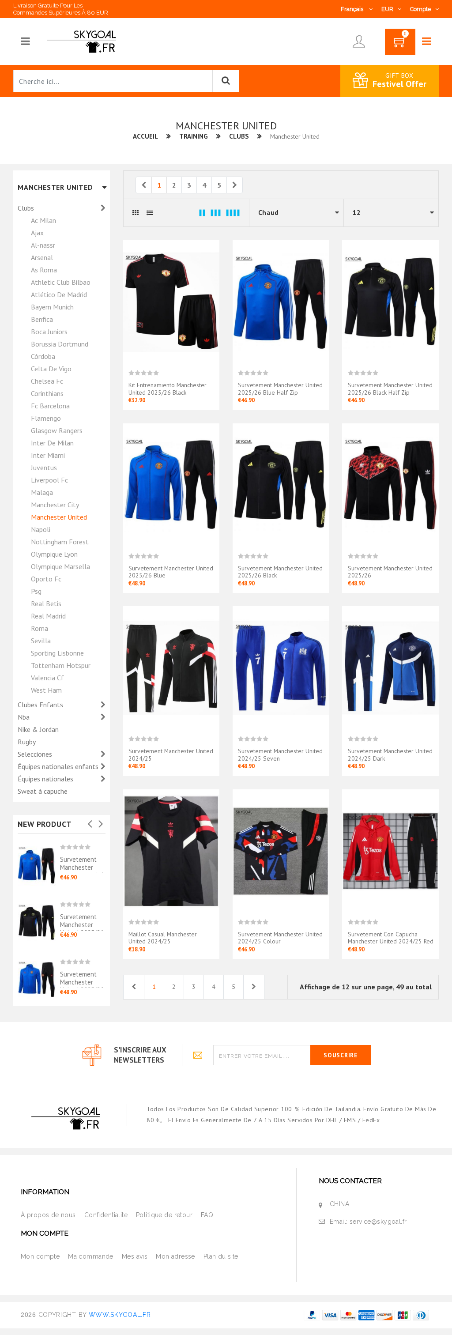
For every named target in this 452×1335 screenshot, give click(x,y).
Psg (36, 591)
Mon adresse (175, 1256)
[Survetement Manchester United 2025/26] (390, 485)
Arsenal (42, 257)
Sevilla (41, 641)
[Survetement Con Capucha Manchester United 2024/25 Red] (390, 851)
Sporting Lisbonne (57, 653)
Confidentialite (106, 1214)
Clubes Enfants (41, 704)
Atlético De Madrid (59, 294)
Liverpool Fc (49, 480)
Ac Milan (43, 220)
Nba (24, 717)
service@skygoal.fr (378, 1221)
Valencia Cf (47, 678)
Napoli (40, 529)
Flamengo (46, 418)
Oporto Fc (46, 579)
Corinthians (47, 393)
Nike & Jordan (38, 729)
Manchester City (55, 505)
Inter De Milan (52, 443)
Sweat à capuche (43, 791)
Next (101, 821)
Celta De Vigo (51, 369)
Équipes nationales (46, 778)
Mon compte (40, 1256)
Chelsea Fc (47, 381)
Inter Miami (48, 455)
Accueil (145, 136)
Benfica (42, 319)
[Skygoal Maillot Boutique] (83, 41)
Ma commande (90, 1256)
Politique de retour (164, 1214)
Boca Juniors (49, 332)
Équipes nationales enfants (59, 766)
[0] (400, 44)
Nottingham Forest (60, 542)
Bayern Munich (52, 307)
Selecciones (36, 754)
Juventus (44, 467)
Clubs (239, 136)
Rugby (27, 741)
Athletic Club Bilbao (60, 282)
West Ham (46, 690)
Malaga (42, 492)
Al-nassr (43, 245)
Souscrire (341, 1055)
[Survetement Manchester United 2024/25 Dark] (390, 667)
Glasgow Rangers (57, 430)
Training (193, 136)
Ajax (37, 233)
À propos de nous (48, 1214)
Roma (39, 628)
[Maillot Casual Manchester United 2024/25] (171, 851)
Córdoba (43, 356)
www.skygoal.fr (120, 1314)
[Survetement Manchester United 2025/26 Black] (281, 485)
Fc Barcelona (50, 406)
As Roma (44, 270)
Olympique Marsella (60, 566)
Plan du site (220, 1256)
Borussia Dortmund (59, 344)
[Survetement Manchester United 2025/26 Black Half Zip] (39, 919)
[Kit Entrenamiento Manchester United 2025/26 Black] (171, 301)
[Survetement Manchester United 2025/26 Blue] (39, 973)
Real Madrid (48, 616)
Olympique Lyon (54, 554)
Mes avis (134, 1256)
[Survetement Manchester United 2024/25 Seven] (281, 667)
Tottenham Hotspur (60, 665)
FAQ (207, 1214)
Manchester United (59, 517)
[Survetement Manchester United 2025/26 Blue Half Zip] (39, 862)
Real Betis (46, 603)
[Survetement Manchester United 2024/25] (171, 667)
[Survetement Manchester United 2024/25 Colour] (281, 851)
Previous (90, 821)
